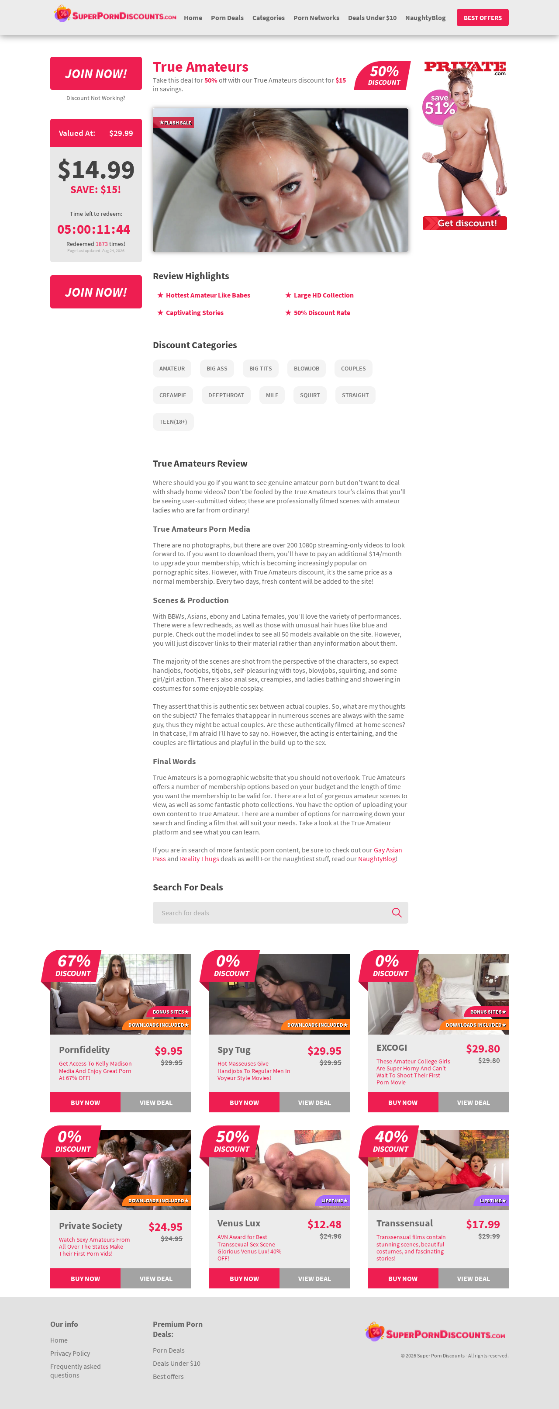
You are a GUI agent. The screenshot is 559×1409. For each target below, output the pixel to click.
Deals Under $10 (372, 17)
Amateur (172, 368)
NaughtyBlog (425, 17)
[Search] (397, 912)
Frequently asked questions (75, 1370)
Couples (353, 368)
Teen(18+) (173, 422)
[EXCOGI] (438, 993)
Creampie (172, 395)
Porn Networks (316, 17)
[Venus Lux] (279, 1169)
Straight (355, 395)
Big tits (260, 368)
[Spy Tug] (279, 993)
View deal (156, 1102)
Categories (268, 17)
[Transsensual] (438, 1169)
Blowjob (306, 368)
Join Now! (96, 73)
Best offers (483, 18)
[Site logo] (115, 13)
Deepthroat (226, 395)
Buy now (85, 1102)
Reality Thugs (199, 858)
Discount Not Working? (95, 97)
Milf (272, 395)
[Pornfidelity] (121, 993)
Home (193, 17)
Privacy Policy (70, 1353)
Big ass (217, 368)
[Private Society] (121, 1169)
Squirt (310, 395)
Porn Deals (227, 17)
